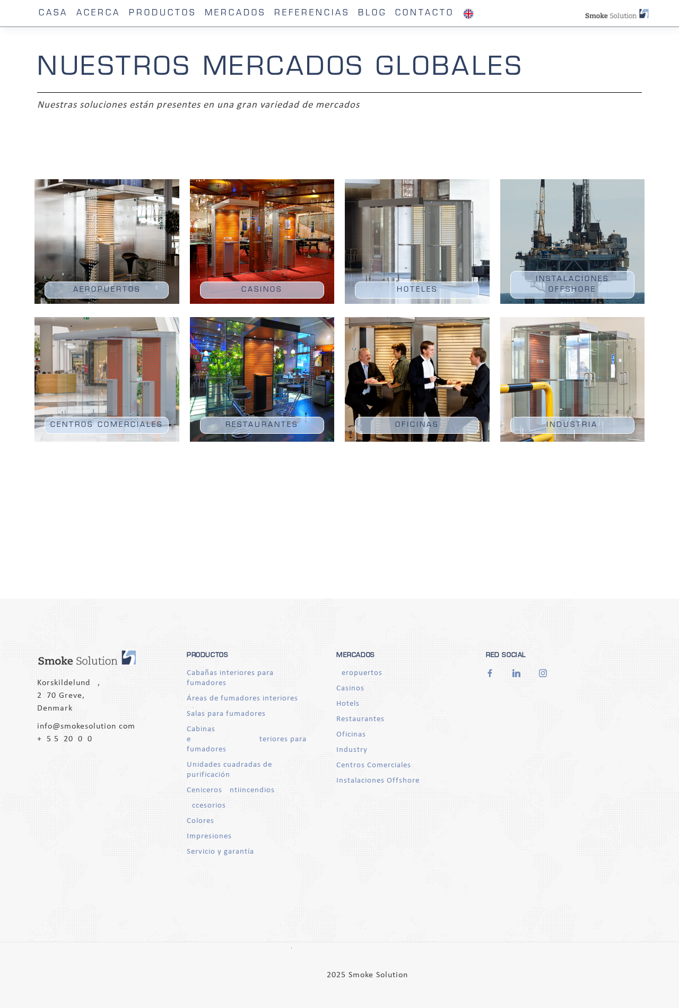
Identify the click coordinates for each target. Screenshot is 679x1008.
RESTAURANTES (261, 425)
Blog (372, 13)
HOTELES (417, 289)
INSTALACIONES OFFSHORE (572, 284)
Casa (53, 13)
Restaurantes (360, 719)
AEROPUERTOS (107, 289)
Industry (352, 750)
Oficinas (351, 735)
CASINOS (261, 289)
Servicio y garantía (220, 852)
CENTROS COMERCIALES (106, 425)
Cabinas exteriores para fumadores (247, 739)
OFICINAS (417, 425)
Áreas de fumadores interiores (242, 699)
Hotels (348, 704)
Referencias (312, 13)
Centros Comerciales (373, 765)
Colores (200, 821)
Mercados (235, 13)
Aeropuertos (359, 673)
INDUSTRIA (572, 425)
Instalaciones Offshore (378, 781)
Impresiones (209, 836)
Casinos (350, 689)
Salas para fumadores (226, 714)
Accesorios (206, 806)
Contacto (424, 13)
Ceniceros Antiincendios (231, 790)
